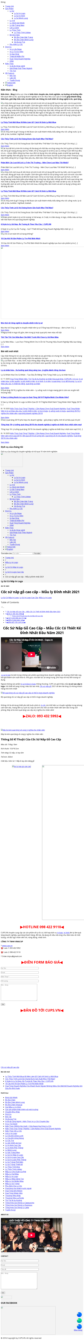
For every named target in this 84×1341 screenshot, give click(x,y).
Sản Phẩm (9, 8)
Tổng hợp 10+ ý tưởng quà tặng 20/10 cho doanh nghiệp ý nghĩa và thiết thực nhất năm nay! (41, 424)
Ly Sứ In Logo (19, 13)
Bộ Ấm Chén (15, 35)
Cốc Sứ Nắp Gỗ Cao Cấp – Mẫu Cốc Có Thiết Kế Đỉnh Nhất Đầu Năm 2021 (33, 612)
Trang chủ (9, 6)
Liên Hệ (13, 78)
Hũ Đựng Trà (19, 42)
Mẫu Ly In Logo (11, 562)
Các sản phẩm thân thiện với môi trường (21, 1109)
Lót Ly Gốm (14, 28)
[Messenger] (79, 1326)
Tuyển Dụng (15, 80)
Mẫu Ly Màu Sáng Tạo (14, 1179)
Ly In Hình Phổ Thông (14, 1148)
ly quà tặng (56, 381)
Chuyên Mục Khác (12, 1112)
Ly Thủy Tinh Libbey (22, 32)
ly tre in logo (43, 411)
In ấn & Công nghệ (17, 66)
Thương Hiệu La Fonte (14, 1198)
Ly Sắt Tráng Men (17, 25)
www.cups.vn (7, 945)
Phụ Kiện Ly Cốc (16, 44)
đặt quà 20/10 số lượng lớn (33, 436)
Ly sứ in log (5, 675)
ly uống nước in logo (57, 411)
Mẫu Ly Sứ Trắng (12, 1183)
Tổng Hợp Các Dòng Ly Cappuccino (19, 1203)
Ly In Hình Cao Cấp (13, 1145)
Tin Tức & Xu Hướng (36, 379)
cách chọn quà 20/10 (13, 436)
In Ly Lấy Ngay (16, 49)
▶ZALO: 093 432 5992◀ (15, 614)
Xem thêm (5, 129)
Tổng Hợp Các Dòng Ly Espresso (18, 1205)
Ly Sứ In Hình (19, 16)
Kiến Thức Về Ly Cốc (13, 1131)
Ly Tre (12, 20)
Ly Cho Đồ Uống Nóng (14, 1138)
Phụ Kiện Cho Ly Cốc (13, 1186)
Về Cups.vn (9, 73)
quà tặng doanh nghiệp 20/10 (30, 413)
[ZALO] (79, 1314)
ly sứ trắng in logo (28, 684)
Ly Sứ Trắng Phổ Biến (14, 1162)
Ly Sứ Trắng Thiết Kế (14, 1164)
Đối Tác (13, 75)
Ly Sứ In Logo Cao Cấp (14, 572)
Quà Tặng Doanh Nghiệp (20, 59)
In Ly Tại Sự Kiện (16, 51)
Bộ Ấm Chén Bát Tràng (23, 37)
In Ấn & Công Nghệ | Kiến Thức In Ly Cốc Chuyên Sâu (27, 1121)
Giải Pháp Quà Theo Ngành (21, 68)
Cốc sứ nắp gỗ (45, 686)
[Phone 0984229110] (79, 1320)
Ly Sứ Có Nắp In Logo (14, 567)
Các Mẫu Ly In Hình (13, 1107)
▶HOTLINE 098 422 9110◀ (16, 618)
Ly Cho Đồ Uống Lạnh (14, 1136)
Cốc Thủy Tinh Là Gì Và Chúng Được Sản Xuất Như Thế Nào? (27, 139)
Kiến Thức (9, 63)
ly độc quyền (15, 381)
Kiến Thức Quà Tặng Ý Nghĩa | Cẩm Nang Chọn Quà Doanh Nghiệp (38, 408)
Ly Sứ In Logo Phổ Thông (15, 1159)
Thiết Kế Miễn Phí (17, 56)
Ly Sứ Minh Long (21, 18)
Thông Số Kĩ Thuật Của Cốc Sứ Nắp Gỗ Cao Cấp (27, 616)
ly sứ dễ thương (67, 381)
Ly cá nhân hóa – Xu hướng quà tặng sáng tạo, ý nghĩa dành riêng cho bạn (33, 370)
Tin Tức (13, 71)
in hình (67, 932)
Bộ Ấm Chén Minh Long (23, 39)
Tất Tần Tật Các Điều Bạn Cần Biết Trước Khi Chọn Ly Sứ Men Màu (30, 337)
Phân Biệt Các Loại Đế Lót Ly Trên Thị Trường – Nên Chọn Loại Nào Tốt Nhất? (35, 162)
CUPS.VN (68, 379)
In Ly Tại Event (11, 1124)
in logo (60, 932)
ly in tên (47, 381)
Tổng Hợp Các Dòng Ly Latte (17, 1207)
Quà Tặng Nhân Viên (18, 379)
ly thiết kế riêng (18, 384)
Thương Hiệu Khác (13, 1195)
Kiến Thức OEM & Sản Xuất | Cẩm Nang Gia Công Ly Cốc (28, 1126)
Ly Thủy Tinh (15, 30)
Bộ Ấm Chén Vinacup (13, 1104)
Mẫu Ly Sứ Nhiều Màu (14, 1181)
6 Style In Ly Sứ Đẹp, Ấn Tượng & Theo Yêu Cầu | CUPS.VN (26, 224)
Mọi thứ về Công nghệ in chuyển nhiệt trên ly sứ (22, 323)
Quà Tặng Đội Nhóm (13, 1191)
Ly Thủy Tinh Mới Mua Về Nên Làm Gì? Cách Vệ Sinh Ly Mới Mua (28, 122)
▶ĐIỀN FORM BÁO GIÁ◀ (15, 620)
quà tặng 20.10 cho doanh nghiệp (59, 436)
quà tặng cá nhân (33, 384)
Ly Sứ (12, 11)
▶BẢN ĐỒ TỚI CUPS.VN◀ (16, 622)
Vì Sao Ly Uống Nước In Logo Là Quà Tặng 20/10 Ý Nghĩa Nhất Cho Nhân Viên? (35, 397)
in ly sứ (75, 379)
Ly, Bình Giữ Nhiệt (17, 23)
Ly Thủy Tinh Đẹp (12, 1167)
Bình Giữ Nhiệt (11, 1097)
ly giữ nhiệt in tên (28, 381)
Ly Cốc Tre (9, 1140)
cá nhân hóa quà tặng (54, 379)
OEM (12, 61)
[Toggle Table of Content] (2, 607)
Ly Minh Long (11, 1150)
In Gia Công (14, 54)
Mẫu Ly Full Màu (12, 1174)
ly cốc (43, 705)
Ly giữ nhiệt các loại (13, 1143)
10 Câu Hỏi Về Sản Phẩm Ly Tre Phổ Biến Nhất (20, 238)
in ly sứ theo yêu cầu (13, 411)
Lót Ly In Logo (11, 1133)
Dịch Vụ (8, 47)
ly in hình (39, 381)
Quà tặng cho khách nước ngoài (18, 1188)
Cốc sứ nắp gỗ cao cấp (10, 1067)
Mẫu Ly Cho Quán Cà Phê (15, 1171)
